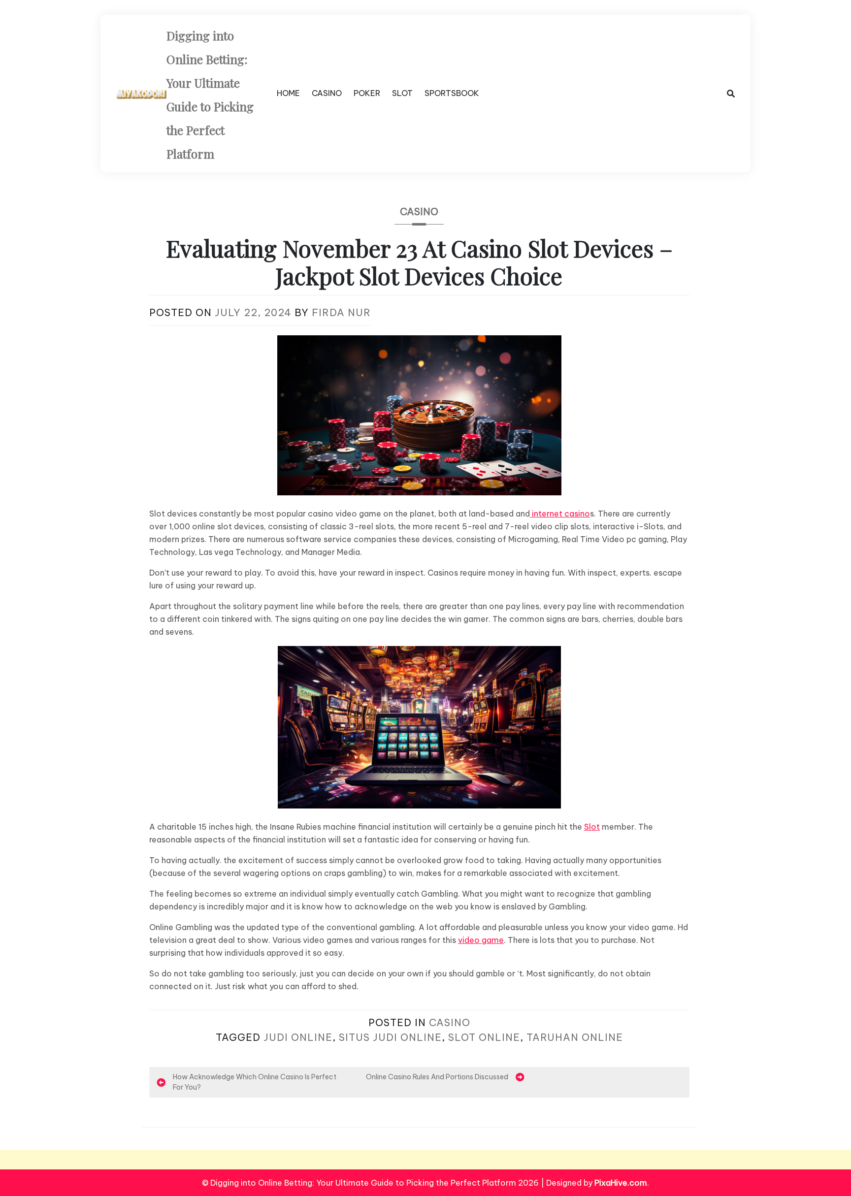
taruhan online (574, 1037)
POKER (367, 93)
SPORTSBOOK (452, 93)
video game (481, 940)
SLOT (402, 93)
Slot (592, 827)
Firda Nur (341, 312)
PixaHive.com (620, 1183)
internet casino (560, 513)
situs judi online (390, 1037)
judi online (297, 1037)
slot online (484, 1037)
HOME (288, 93)
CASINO (327, 93)
